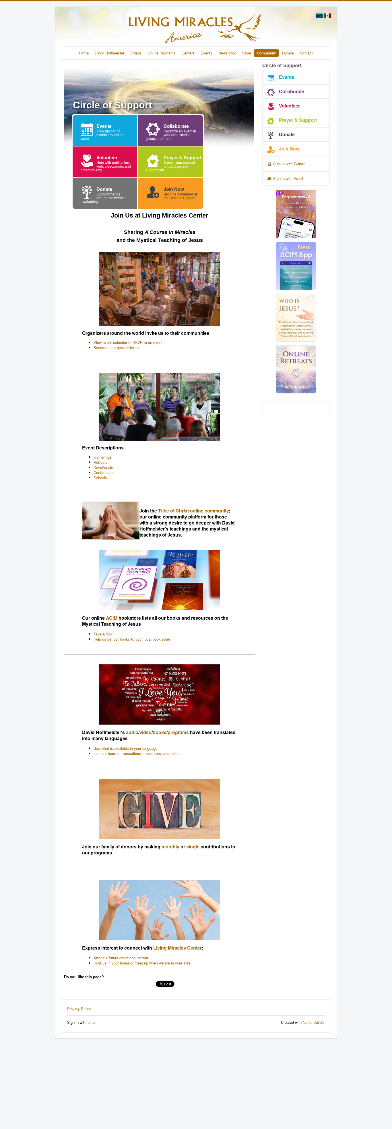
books (159, 732)
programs (178, 732)
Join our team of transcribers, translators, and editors (138, 753)
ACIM (111, 618)
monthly (170, 846)
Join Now (289, 148)
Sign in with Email (287, 178)
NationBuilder (314, 1022)
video (145, 732)
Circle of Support (282, 65)
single (192, 846)
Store (246, 53)
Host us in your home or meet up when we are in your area (142, 963)
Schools (100, 477)
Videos (136, 53)
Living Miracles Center (177, 947)
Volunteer (289, 105)
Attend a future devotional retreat (121, 957)
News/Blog (227, 53)
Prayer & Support (298, 120)
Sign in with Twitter (288, 164)
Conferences (104, 472)
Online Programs (162, 53)
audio (132, 732)
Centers (188, 53)
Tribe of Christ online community (193, 510)
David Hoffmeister (109, 53)
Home (84, 53)
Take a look (103, 634)
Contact (306, 53)
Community (266, 53)
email (92, 1022)
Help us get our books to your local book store (132, 639)
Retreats (101, 462)
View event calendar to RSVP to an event (128, 342)
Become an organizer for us (116, 347)
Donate (288, 53)
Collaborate (291, 91)
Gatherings (103, 457)
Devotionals (103, 467)
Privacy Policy (79, 1008)
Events (206, 53)
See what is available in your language (125, 748)
